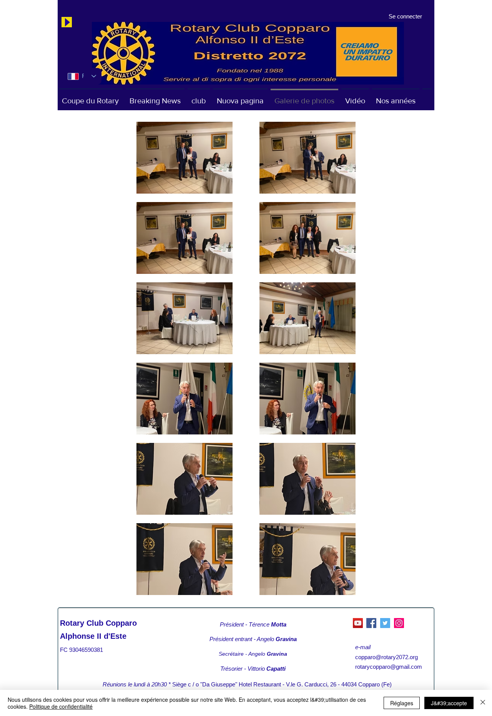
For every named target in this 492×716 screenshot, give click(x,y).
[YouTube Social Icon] (358, 623)
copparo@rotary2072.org (386, 657)
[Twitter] (385, 623)
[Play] (67, 22)
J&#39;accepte (449, 703)
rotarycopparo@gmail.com (388, 666)
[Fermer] (482, 703)
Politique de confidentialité (61, 706)
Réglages (401, 703)
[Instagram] (399, 623)
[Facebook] (371, 623)
